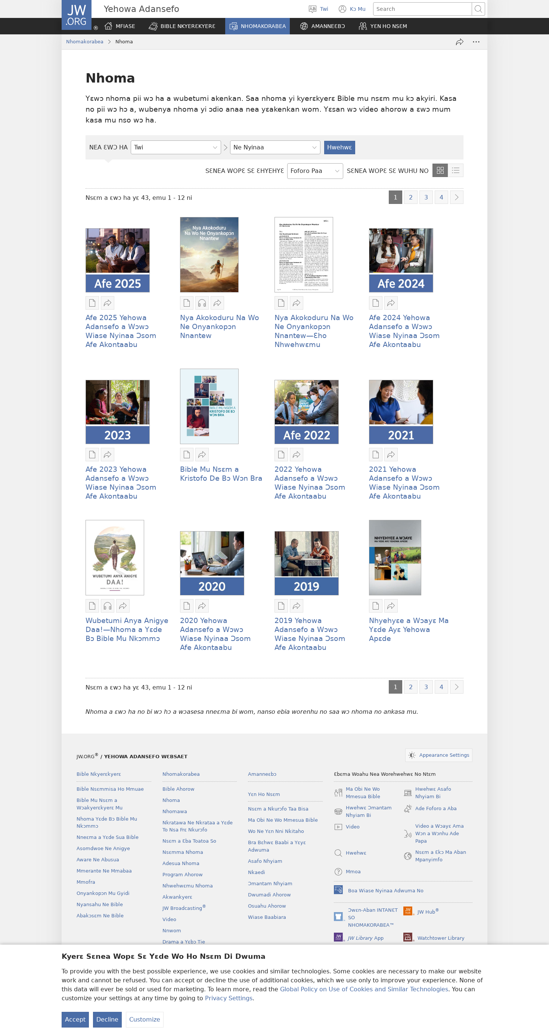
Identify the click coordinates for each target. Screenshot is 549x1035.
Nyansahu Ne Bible (100, 904)
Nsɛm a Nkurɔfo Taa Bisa (278, 809)
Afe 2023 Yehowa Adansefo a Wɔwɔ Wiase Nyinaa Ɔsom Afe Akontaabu (121, 483)
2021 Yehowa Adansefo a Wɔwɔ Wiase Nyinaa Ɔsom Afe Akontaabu (404, 483)
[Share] (459, 41)
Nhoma (171, 800)
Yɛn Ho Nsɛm (264, 794)
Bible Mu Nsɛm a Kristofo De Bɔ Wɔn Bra (221, 474)
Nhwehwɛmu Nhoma (187, 886)
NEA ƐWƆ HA (108, 147)
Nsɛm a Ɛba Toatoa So (189, 841)
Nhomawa (174, 811)
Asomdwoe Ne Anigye (103, 848)
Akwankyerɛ (177, 897)
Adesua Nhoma (180, 863)
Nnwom (171, 930)
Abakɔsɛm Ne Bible (100, 915)
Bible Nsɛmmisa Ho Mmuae (110, 789)
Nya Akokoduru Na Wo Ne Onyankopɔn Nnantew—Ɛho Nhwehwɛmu (314, 331)
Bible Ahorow (178, 789)
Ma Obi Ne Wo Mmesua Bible (283, 820)
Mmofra (86, 882)
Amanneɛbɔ (262, 774)
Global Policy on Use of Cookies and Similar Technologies (364, 989)
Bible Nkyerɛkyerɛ (99, 774)
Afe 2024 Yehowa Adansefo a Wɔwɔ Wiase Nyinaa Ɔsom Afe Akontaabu (404, 331)
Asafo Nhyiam (265, 861)
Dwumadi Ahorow (269, 895)
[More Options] (476, 41)
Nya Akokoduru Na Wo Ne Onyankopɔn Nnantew (219, 326)
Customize (144, 1019)
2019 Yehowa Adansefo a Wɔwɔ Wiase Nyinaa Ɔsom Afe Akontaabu (309, 634)
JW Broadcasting (184, 908)
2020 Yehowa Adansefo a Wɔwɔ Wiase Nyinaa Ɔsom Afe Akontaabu (215, 634)
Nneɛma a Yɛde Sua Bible (108, 837)
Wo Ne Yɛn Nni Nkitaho (276, 831)
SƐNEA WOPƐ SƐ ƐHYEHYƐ (244, 170)
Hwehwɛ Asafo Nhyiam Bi (427, 793)
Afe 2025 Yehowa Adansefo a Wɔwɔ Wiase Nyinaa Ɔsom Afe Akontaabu (121, 331)
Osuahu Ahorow (267, 906)
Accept (75, 1019)
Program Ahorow (182, 874)
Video (169, 919)
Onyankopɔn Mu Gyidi (103, 893)
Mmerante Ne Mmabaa (104, 871)
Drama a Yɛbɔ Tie (183, 942)
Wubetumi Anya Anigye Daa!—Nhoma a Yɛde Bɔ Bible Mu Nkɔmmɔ (127, 629)
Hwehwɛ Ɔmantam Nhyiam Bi (363, 812)
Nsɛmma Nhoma (182, 852)
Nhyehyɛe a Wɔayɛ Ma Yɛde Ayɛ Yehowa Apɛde (409, 629)
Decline (107, 1019)
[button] (182, 26)
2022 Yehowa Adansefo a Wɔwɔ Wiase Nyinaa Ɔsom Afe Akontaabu (309, 483)
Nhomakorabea (84, 41)
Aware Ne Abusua (98, 859)
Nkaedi (256, 872)
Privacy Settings (228, 998)
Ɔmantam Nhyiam (270, 883)
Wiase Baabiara (267, 917)
